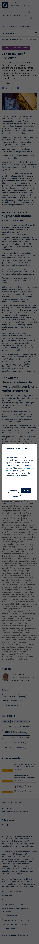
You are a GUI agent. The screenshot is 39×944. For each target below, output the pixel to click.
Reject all (13, 490)
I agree (26, 490)
